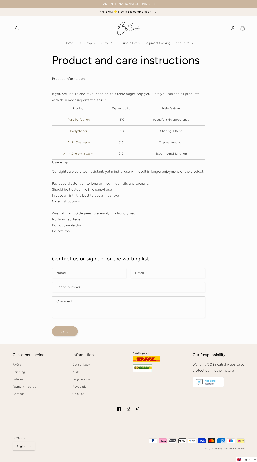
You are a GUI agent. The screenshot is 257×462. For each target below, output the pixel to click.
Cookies (78, 394)
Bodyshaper (78, 131)
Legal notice (81, 379)
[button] (17, 28)
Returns (18, 379)
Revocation (80, 386)
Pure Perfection (79, 119)
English (22, 446)
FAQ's (17, 365)
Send (65, 331)
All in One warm (79, 142)
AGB (75, 372)
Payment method (25, 386)
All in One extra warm (78, 153)
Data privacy (81, 365)
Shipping (19, 372)
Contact (18, 394)
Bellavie (218, 448)
